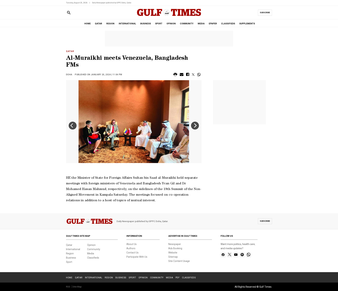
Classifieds (93, 257)
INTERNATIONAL (127, 23)
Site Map (77, 286)
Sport (69, 262)
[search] (68, 13)
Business (71, 257)
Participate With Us (136, 256)
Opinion (91, 245)
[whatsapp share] (199, 74)
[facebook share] (187, 75)
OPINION (171, 23)
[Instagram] (242, 255)
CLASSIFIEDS (228, 23)
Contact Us (132, 252)
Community (93, 249)
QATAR (98, 23)
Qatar (70, 51)
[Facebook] (223, 255)
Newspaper (174, 244)
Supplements (247, 23)
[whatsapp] (249, 255)
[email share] (181, 75)
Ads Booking (175, 248)
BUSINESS (145, 23)
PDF (178, 277)
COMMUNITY (186, 23)
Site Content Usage (179, 261)
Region (70, 253)
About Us (131, 244)
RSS (68, 286)
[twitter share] (193, 74)
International (73, 249)
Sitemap (173, 256)
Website (172, 252)
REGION (110, 23)
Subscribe (265, 13)
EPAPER (213, 23)
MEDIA (201, 23)
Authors (130, 248)
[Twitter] (229, 255)
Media (90, 253)
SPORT (158, 23)
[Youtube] (235, 255)
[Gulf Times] (169, 15)
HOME (87, 23)
